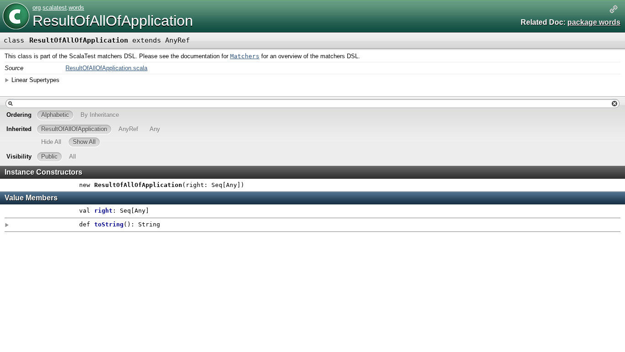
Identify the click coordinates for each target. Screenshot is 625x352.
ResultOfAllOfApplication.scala (106, 68)
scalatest (55, 7)
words (76, 7)
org (36, 7)
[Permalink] (613, 10)
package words (593, 22)
